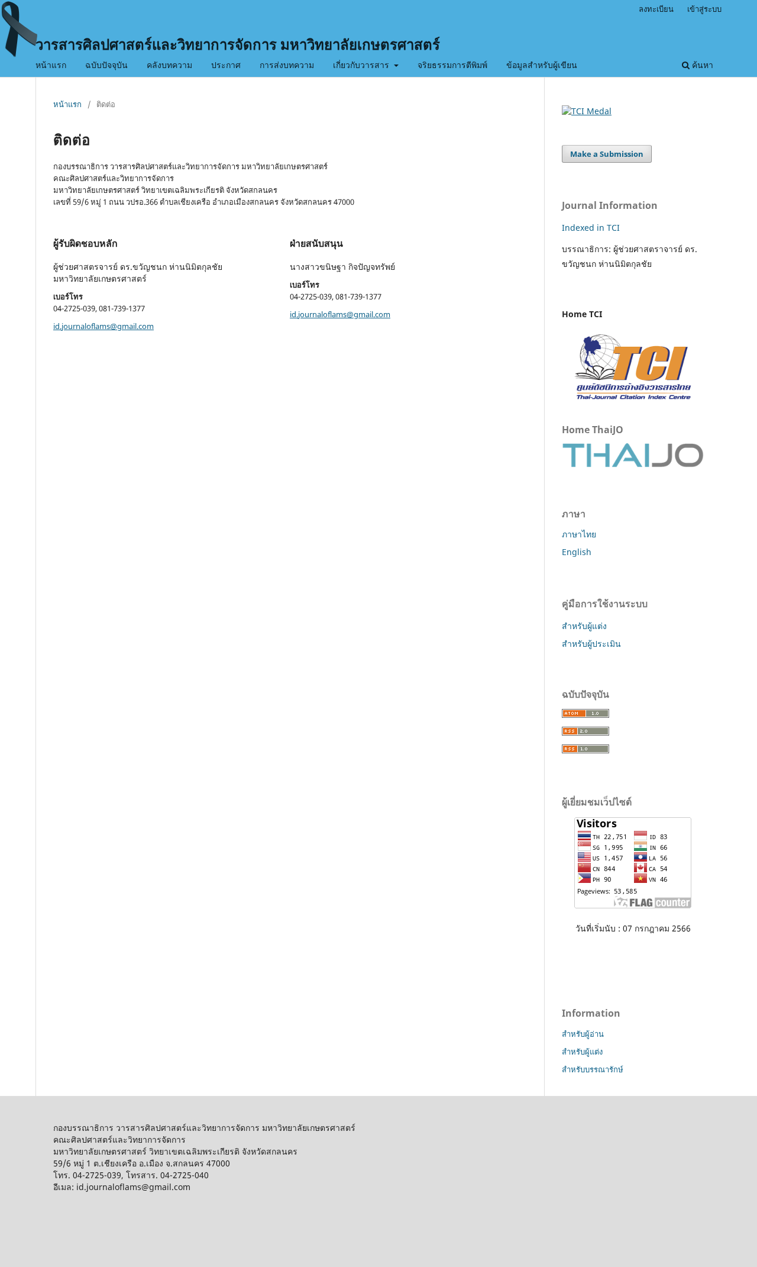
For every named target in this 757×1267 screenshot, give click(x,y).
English (576, 551)
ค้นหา (701, 64)
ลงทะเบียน (656, 9)
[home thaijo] (633, 464)
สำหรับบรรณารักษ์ (592, 1069)
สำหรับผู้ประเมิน (591, 643)
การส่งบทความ (287, 64)
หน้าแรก (50, 64)
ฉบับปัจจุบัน (106, 64)
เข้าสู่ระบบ (704, 9)
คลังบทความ (169, 64)
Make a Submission (606, 154)
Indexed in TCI (591, 227)
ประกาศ (226, 64)
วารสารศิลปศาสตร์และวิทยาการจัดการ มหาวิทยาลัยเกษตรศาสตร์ (237, 44)
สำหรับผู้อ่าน (583, 1034)
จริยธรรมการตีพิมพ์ (452, 64)
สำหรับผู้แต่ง (584, 625)
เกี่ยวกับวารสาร (362, 64)
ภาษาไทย (579, 534)
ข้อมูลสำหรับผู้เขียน (541, 64)
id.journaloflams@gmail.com (103, 326)
